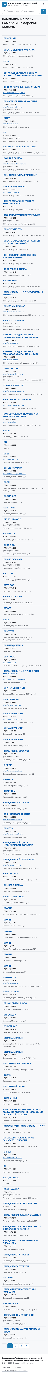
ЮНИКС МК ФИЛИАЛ (14, 306)
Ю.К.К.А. (7, 1151)
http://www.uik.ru (9, 422)
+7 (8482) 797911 (9, 1218)
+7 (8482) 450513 (9, 64)
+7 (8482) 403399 (9, 1066)
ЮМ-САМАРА (9, 1014)
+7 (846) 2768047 (9, 599)
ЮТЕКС (6, 118)
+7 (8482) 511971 (9, 848)
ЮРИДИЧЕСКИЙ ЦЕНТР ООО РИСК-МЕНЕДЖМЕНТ (21, 672)
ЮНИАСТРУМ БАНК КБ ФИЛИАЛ (20, 101)
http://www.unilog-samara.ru (14, 473)
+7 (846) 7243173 (9, 323)
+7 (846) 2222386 (9, 1257)
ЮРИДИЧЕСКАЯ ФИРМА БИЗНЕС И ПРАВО (21, 1330)
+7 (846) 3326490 (9, 754)
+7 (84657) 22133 (9, 946)
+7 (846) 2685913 (9, 457)
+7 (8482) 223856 (9, 53)
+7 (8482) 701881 (9, 1169)
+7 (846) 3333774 (9, 357)
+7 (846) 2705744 (9, 121)
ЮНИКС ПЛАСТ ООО (13, 896)
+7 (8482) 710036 (9, 340)
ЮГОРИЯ (7, 908)
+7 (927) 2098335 (9, 536)
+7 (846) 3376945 (9, 232)
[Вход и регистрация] (43, 4)
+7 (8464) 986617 (9, 1089)
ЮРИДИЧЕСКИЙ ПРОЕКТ (16, 1254)
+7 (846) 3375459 (9, 980)
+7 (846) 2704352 (9, 888)
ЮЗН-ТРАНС (9, 507)
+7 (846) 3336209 (9, 218)
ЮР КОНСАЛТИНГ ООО (15, 1003)
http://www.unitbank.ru (12, 705)
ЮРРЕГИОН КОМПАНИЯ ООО (18, 1315)
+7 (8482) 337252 (9, 576)
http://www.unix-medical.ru (13, 312)
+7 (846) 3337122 (9, 831)
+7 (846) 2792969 (9, 1018)
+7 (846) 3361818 (9, 272)
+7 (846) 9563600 (9, 611)
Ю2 (4, 132)
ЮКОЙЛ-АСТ (9, 496)
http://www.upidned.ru (12, 865)
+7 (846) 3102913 (9, 1281)
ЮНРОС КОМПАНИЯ (13, 320)
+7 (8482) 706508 (9, 548)
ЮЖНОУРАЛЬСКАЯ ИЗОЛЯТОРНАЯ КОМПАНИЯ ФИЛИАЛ (21, 415)
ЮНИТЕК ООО (10, 873)
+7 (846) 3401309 (9, 782)
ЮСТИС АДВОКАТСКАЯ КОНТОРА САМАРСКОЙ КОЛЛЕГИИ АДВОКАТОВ (22, 74)
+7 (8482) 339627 (9, 41)
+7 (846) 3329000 (9, 1143)
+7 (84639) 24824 (9, 1118)
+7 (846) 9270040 (9, 1041)
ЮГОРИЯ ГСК (10, 977)
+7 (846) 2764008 (9, 388)
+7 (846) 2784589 (9, 149)
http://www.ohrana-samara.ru (14, 679)
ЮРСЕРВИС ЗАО (11, 1303)
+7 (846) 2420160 (9, 178)
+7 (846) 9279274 (9, 862)
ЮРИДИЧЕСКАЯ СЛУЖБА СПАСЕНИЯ (22, 1214)
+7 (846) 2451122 (9, 691)
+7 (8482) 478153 (9, 876)
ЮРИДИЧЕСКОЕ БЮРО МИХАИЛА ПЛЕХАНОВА (20, 1241)
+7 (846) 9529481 (9, 246)
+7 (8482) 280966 (9, 1318)
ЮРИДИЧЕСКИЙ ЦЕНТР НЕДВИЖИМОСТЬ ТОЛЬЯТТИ (18, 844)
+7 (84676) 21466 (9, 911)
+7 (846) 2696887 (9, 471)
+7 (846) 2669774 (9, 1295)
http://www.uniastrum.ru (12, 107)
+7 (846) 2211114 (9, 1246)
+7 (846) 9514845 (9, 1078)
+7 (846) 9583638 (9, 298)
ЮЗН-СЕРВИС (10, 1026)
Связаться (6, 1367)
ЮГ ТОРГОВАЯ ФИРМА (15, 269)
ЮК (4, 1166)
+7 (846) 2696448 (9, 702)
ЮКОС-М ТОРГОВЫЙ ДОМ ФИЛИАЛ (22, 87)
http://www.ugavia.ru (11, 192)
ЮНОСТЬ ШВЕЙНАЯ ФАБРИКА (18, 49)
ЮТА (5, 442)
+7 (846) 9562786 (9, 433)
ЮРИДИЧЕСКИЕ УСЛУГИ (16, 751)
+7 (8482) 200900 (9, 1306)
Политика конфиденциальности (14, 1370)
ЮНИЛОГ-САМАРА (12, 467)
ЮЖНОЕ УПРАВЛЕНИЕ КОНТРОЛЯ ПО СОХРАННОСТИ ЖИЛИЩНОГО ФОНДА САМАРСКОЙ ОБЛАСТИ (23, 1112)
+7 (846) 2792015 (9, 768)
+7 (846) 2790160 (9, 161)
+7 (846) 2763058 (9, 485)
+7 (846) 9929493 (9, 731)
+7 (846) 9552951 (9, 260)
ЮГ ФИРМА (9, 533)
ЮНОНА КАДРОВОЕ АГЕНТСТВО (19, 146)
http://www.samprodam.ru (13, 771)
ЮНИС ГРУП (9, 38)
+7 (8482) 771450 (9, 1129)
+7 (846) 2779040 (9, 499)
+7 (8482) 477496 (9, 1180)
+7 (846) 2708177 (9, 206)
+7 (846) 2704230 (9, 283)
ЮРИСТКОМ (9, 791)
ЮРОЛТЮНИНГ (11, 368)
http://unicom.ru (9, 662)
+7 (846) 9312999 (9, 648)
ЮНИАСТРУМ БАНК (13, 713)
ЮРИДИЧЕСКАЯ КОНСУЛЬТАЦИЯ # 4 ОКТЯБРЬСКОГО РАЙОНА (22, 1227)
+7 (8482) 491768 (9, 900)
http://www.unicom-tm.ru (13, 834)
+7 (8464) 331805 (9, 90)
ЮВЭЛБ (7, 1075)
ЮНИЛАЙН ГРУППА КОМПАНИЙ (20, 175)
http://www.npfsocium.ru (12, 820)
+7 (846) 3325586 (9, 817)
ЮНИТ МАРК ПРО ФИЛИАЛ (17, 399)
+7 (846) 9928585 (9, 623)
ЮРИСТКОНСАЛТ (12, 991)
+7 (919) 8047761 (9, 1155)
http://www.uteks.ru (10, 124)
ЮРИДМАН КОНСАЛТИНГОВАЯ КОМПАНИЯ (19, 1290)
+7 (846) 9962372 (9, 634)
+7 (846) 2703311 (9, 716)
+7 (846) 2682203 (9, 1335)
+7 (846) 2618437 (9, 135)
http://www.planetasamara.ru (14, 164)
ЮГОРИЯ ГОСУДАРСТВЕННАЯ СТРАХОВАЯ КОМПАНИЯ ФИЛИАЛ (21, 336)
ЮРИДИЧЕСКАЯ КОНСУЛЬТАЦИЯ (20, 1203)
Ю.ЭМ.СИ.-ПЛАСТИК (13, 385)
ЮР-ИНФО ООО (11, 1189)
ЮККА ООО (9, 545)
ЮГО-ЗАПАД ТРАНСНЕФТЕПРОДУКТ (21, 215)
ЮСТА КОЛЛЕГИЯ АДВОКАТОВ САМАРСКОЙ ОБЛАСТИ (18, 1139)
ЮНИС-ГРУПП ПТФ (12, 229)
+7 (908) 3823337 (9, 445)
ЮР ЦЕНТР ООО (11, 1177)
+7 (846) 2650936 (9, 676)
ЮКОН (6, 430)
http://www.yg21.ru (10, 459)
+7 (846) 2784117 (9, 189)
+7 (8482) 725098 (9, 1006)
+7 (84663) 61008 (9, 969)
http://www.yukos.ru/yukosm (14, 92)
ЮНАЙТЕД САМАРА (13, 645)
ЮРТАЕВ (7, 608)
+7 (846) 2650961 (9, 419)
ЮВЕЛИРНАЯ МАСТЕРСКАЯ (17, 1063)
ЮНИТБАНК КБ (11, 699)
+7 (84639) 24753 (9, 923)
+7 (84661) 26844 (9, 957)
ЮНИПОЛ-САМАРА (12, 559)
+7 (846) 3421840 (9, 1055)
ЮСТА (6, 61)
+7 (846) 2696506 (9, 562)
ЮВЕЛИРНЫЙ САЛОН (14, 1086)
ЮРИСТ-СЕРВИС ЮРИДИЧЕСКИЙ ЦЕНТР (24, 1126)
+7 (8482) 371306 (9, 1101)
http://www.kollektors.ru (12, 1157)
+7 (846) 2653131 (9, 511)
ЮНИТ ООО (9, 656)
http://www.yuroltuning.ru (13, 374)
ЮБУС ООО (8, 573)
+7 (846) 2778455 (9, 742)
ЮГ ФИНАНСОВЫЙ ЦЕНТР (16, 814)
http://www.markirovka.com (13, 405)
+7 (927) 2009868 (9, 1269)
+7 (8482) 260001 (9, 78)
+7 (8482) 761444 (9, 1192)
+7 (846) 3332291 (9, 1206)
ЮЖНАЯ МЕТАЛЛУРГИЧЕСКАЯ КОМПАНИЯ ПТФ (18, 202)
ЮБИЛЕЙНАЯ (10, 1097)
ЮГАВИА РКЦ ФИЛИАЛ (15, 186)
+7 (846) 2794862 (9, 309)
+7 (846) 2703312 (9, 104)
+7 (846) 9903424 (9, 994)
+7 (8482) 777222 (9, 371)
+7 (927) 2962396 (9, 794)
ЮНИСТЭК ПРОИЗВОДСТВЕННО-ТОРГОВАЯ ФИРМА (20, 256)
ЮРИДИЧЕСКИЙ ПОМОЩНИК (19, 859)
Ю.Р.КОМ (7, 765)
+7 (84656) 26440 (9, 934)
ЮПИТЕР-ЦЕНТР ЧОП (14, 687)
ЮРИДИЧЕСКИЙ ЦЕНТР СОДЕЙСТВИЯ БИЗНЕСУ (23, 293)
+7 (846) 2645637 (9, 1029)
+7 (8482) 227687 (9, 522)
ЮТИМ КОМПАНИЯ (13, 1037)
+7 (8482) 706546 (9, 660)
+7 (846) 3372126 (9, 1232)
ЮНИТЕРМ (8, 631)
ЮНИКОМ (8, 828)
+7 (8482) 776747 (9, 588)
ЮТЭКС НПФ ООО (12, 519)
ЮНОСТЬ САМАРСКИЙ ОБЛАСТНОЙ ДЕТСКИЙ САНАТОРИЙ (21, 242)
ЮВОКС (7, 619)
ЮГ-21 (6, 453)
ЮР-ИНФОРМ (10, 280)
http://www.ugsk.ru (10, 343)
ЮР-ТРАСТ (8, 779)
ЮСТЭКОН (8, 1277)
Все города (17, 1367)
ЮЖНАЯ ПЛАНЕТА (12, 158)
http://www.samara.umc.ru (13, 391)
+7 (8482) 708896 (9, 402)
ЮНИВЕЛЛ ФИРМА (13, 885)
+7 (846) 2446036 (9, 805)
